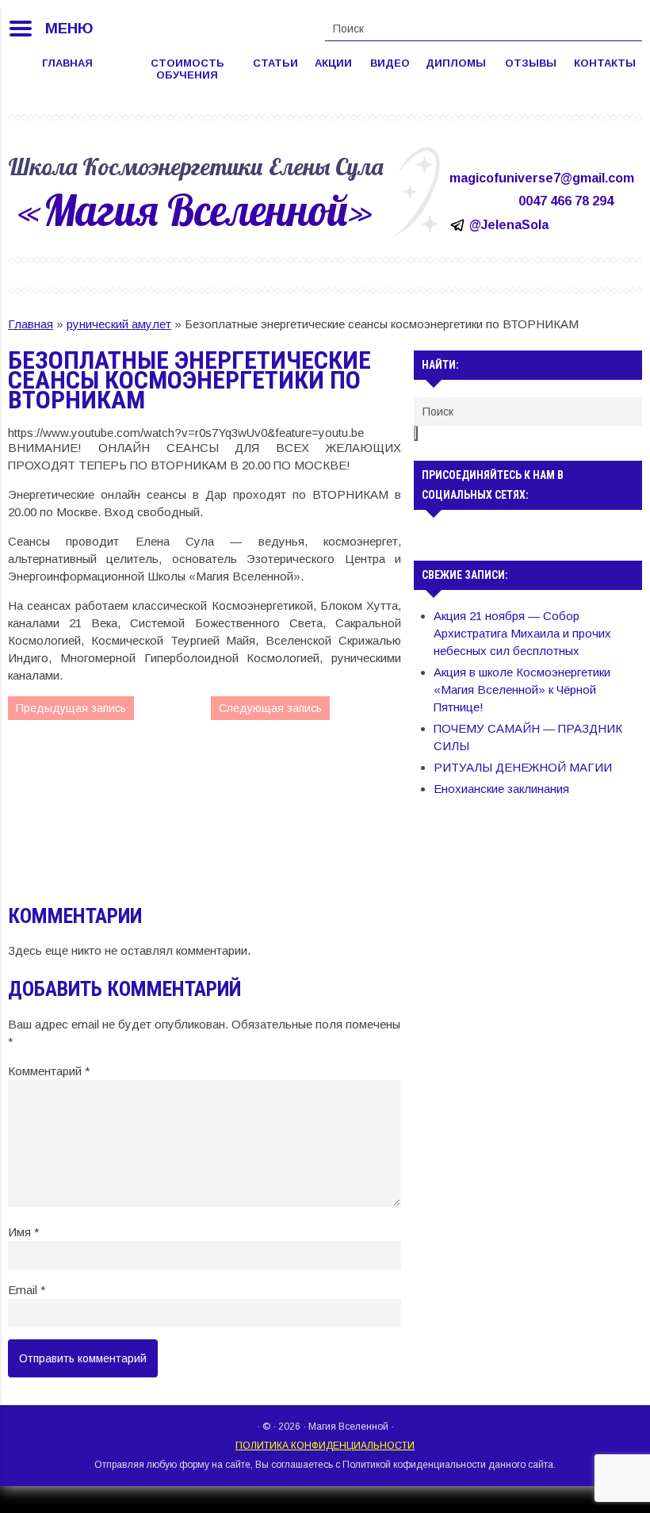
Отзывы (530, 63)
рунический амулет (119, 324)
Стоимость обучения (187, 69)
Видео (390, 63)
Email (27, 1290)
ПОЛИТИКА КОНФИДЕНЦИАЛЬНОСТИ (325, 1445)
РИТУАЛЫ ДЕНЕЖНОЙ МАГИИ (523, 767)
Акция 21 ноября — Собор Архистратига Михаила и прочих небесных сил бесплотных (522, 633)
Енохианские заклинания (501, 788)
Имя (24, 1232)
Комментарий (49, 1071)
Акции (333, 63)
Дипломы (456, 63)
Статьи (275, 63)
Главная (67, 63)
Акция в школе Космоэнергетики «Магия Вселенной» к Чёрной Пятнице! (522, 689)
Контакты (605, 63)
